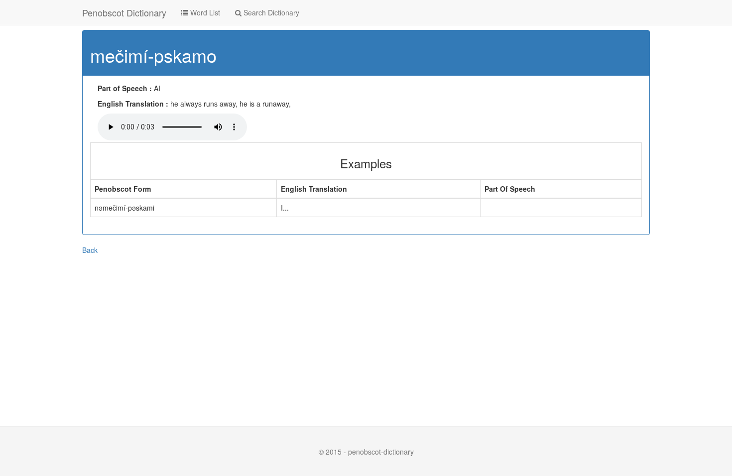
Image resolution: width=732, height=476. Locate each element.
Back (90, 250)
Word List (204, 12)
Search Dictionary (270, 12)
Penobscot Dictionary (124, 12)
